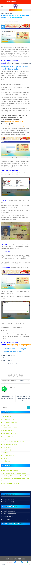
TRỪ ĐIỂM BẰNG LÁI (8, 455)
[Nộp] (28, 407)
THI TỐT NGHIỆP (7, 450)
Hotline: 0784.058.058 (8, 499)
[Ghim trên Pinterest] (19, 375)
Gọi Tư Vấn (9, 563)
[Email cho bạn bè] (17, 375)
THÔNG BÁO (6, 452)
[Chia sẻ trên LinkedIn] (22, 375)
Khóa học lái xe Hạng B (8, 357)
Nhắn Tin (15, 564)
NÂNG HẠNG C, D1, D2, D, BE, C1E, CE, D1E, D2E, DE (16, 519)
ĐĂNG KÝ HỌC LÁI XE (8, 419)
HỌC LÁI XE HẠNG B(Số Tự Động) (11, 511)
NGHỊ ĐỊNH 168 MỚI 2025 (9, 439)
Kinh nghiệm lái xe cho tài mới (10, 470)
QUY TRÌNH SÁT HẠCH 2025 (10, 444)
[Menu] (2, 6)
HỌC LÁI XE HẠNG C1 (10, 364)
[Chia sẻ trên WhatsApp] (9, 375)
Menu (3, 564)
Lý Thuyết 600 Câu (8, 436)
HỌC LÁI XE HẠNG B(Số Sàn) (10, 514)
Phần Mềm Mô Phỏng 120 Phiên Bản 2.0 (13, 441)
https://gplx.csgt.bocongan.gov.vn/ (14, 121)
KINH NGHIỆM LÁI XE (8, 430)
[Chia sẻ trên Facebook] (11, 375)
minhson (16, 21)
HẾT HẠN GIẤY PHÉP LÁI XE (10, 422)
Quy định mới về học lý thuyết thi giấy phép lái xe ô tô (15, 479)
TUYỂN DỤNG (6, 461)
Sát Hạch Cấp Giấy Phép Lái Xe (11, 483)
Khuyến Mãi (6, 425)
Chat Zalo (22, 564)
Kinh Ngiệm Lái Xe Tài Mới (10, 433)
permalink (7, 382)
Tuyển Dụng (6, 458)
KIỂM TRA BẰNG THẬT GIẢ (6, 13)
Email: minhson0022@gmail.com (11, 501)
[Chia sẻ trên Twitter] (14, 375)
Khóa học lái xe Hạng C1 (9, 360)
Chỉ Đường (27, 564)
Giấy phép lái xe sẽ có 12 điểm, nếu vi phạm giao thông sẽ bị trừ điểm (23, 398)
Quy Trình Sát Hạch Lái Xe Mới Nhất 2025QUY (14, 473)
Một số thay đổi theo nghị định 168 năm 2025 (14, 476)
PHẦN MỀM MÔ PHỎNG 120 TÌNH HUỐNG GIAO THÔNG (7, 398)
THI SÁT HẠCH (7, 447)
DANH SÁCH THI (7, 417)
